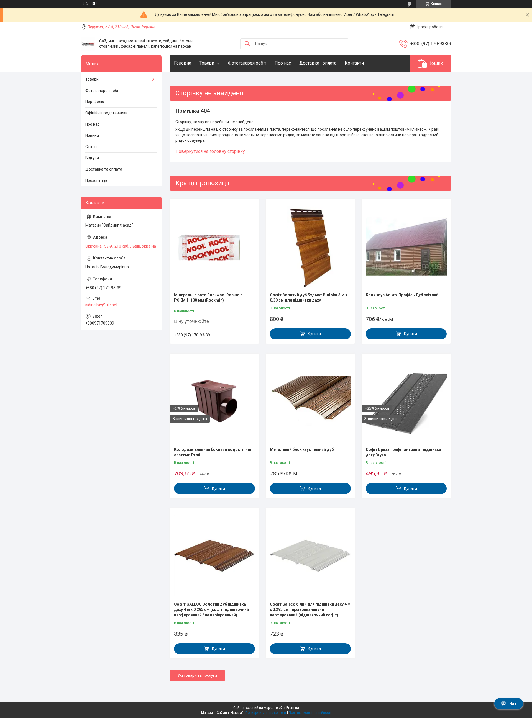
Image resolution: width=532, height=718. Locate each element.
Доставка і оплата (317, 63)
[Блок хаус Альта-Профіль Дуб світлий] (406, 246)
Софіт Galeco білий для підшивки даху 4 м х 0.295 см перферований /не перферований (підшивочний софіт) (310, 609)
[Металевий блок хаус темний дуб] (310, 401)
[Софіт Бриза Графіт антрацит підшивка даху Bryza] (406, 401)
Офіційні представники (106, 113)
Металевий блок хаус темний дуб (302, 449)
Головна (182, 63)
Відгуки (92, 158)
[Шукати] (247, 44)
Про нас (283, 63)
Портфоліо (94, 101)
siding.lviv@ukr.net (101, 305)
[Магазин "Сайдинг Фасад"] (88, 44)
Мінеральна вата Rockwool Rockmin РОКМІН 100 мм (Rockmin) (208, 298)
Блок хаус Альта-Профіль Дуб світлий (402, 295)
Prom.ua (292, 708)
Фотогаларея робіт (247, 63)
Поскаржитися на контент (265, 713)
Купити (314, 333)
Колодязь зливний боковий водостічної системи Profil (212, 452)
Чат (512, 703)
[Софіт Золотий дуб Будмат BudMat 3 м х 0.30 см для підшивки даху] (310, 246)
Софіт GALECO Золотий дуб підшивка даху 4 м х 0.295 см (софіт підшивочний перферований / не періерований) (211, 609)
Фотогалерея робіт (102, 90)
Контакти (354, 63)
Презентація (96, 180)
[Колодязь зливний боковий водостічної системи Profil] (214, 401)
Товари (207, 63)
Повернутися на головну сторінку (210, 151)
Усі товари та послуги (197, 675)
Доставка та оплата (103, 169)
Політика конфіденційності (310, 713)
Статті (91, 147)
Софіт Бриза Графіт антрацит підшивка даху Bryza (403, 452)
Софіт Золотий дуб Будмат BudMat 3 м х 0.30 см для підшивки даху (308, 298)
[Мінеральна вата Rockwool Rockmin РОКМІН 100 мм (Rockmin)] (214, 246)
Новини (92, 135)
